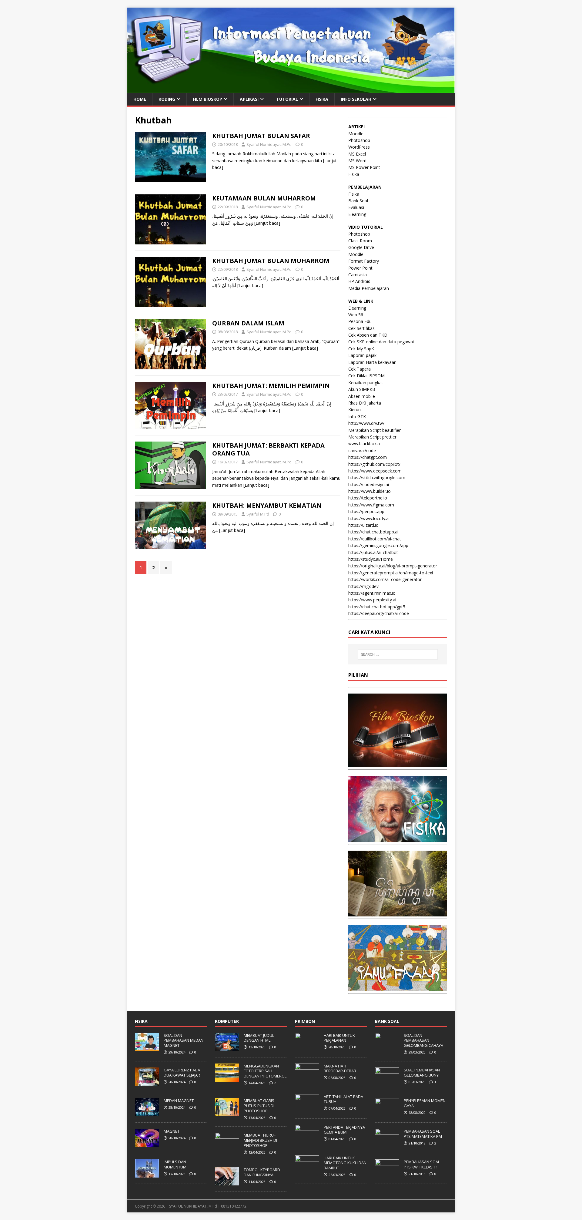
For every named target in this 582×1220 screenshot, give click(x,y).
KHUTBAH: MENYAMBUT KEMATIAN (267, 505)
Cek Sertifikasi (362, 328)
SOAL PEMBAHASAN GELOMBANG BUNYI (422, 1072)
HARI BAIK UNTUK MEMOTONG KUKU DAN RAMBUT (345, 1163)
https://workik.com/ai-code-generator (385, 579)
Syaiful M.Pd (257, 514)
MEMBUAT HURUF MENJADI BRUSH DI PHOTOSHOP (260, 1140)
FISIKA (322, 99)
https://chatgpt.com (367, 457)
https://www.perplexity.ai (372, 600)
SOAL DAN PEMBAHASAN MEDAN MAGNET (183, 1040)
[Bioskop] (397, 764)
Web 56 (355, 315)
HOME (139, 99)
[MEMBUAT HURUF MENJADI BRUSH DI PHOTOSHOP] (227, 1147)
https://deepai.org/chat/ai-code (378, 613)
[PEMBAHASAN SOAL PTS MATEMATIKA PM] (387, 1143)
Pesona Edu (360, 321)
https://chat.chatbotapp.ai (373, 532)
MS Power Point (364, 167)
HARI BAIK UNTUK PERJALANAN (339, 1038)
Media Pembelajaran (368, 288)
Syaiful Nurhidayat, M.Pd (269, 144)
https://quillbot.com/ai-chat (374, 539)
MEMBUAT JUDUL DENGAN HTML (259, 1038)
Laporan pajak (362, 355)
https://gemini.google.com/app (378, 545)
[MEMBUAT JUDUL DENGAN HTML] (227, 1047)
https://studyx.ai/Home (370, 559)
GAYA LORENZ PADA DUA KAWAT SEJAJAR (182, 1072)
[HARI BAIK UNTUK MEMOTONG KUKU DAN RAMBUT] (307, 1170)
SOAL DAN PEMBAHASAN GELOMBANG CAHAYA (423, 1040)
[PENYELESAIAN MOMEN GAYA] (387, 1113)
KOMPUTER (227, 1021)
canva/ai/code (362, 450)
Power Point (360, 268)
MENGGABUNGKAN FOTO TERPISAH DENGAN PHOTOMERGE (265, 1071)
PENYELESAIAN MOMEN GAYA (425, 1103)
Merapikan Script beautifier (374, 430)
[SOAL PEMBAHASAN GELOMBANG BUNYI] (387, 1082)
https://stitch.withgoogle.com (376, 477)
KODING (167, 99)
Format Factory (363, 261)
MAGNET (171, 1131)
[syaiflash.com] (291, 89)
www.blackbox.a (364, 443)
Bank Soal (358, 200)
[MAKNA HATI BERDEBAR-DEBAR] (307, 1078)
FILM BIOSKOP (207, 99)
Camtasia (357, 274)
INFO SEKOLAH (356, 99)
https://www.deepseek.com (375, 471)
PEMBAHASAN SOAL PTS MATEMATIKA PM (423, 1133)
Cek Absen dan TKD (367, 335)
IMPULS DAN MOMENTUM (175, 1164)
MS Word (357, 160)
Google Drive (361, 247)
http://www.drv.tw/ (366, 423)
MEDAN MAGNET (179, 1100)
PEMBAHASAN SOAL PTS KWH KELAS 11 (422, 1164)
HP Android (359, 281)
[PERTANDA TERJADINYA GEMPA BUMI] (307, 1139)
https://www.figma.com (371, 505)
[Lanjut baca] (267, 223)
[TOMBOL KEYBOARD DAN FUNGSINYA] (227, 1182)
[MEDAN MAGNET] (147, 1113)
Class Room (360, 241)
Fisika (353, 174)
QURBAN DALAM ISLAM (248, 323)
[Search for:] (397, 654)
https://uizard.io (363, 525)
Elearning (357, 214)
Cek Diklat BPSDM (366, 375)
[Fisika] (397, 838)
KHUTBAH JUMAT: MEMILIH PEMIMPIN (271, 385)
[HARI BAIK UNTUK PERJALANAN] (307, 1047)
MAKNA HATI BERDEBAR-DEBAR (340, 1068)
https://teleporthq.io (367, 498)
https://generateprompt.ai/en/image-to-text (390, 573)
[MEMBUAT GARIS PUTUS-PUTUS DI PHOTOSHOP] (227, 1113)
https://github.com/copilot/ (374, 464)
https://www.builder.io (369, 491)
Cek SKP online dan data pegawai (381, 341)
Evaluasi (356, 207)
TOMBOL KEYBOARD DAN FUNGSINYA (262, 1172)
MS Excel (357, 154)
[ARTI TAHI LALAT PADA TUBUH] (307, 1109)
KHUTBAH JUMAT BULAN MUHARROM (270, 261)
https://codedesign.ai (368, 484)
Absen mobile (361, 396)
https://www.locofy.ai (369, 518)
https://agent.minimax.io (372, 593)
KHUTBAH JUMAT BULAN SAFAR (261, 136)
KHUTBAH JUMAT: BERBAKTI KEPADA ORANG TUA (268, 449)
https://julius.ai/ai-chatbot (373, 552)
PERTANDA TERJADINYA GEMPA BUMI (344, 1129)
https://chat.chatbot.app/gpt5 (376, 607)
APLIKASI (249, 99)
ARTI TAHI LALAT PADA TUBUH (343, 1099)
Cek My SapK (361, 348)
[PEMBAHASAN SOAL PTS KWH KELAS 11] (387, 1174)
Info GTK (357, 416)
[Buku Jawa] (397, 913)
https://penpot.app (366, 511)
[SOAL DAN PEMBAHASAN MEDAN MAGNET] (147, 1047)
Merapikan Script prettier (372, 437)
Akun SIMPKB (361, 389)
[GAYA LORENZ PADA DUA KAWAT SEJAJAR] (147, 1082)
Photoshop (359, 140)
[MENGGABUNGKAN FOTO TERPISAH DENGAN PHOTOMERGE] (227, 1078)
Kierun (354, 409)
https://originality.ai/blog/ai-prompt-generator (392, 566)
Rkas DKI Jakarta (364, 403)
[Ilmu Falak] (397, 987)
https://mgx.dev (363, 586)
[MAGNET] (147, 1143)
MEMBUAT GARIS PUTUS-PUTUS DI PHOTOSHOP (259, 1106)
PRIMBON (305, 1021)
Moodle (355, 133)
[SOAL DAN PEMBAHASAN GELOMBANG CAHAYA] (387, 1047)
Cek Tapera (359, 369)
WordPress (359, 147)
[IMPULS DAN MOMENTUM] (147, 1174)
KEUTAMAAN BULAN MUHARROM (264, 198)
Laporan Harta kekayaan (372, 362)
